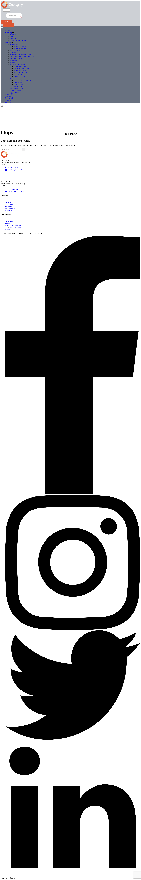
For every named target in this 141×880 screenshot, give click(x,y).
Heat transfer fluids (16, 86)
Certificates (14, 38)
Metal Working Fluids (21, 68)
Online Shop (8, 25)
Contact (8, 100)
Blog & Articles (10, 208)
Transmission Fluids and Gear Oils (22, 56)
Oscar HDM (9, 94)
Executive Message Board (19, 40)
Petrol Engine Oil (20, 46)
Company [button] (8, 33)
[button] (8, 878)
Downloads (9, 98)
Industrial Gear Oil (20, 72)
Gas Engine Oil (15, 92)
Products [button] (8, 42)
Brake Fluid (14, 60)
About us (13, 34)
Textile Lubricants (16, 90)
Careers (8, 96)
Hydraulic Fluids (20, 70)
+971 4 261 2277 (12, 168)
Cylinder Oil (18, 84)
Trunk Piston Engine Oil (22, 80)
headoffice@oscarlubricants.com (17, 170)
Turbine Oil (18, 74)
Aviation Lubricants (16, 88)
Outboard (13, 52)
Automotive (14, 44)
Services (8, 102)
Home (7, 31)
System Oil (18, 82)
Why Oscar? (14, 36)
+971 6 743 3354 (12, 189)
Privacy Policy (9, 210)
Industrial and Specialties (18, 64)
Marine (12, 78)
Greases (12, 62)
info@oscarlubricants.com (15, 191)
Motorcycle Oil (15, 50)
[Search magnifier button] (19, 15)
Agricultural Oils (20, 66)
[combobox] (6, 10)
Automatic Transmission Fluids (20, 54)
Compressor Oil (19, 76)
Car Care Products (16, 58)
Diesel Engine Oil (20, 48)
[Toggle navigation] (2, 27)
